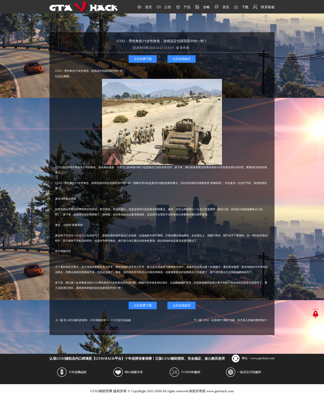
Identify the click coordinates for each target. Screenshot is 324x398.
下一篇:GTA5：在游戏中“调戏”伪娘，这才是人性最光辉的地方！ (231, 320)
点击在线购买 (181, 58)
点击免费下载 (143, 58)
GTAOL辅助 (62, 76)
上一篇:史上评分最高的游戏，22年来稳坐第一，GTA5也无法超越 (93, 320)
